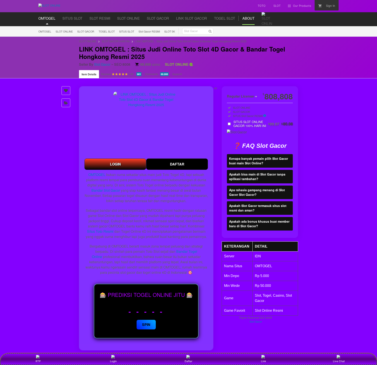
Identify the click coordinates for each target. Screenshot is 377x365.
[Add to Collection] (66, 102)
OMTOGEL (44, 31)
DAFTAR (177, 164)
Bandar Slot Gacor (105, 190)
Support (177, 74)
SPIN (146, 324)
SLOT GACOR (85, 31)
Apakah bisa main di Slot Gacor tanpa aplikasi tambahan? (257, 176)
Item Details (89, 74)
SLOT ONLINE (64, 31)
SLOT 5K (169, 31)
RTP (38, 361)
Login (113, 361)
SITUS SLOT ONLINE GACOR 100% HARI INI (263, 124)
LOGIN (115, 164)
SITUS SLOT (126, 31)
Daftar (188, 361)
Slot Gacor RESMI (149, 31)
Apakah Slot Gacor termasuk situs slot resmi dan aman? (257, 207)
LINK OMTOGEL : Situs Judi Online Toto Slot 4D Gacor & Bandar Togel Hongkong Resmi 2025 (191, 41)
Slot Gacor (102, 64)
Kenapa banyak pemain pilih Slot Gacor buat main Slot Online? (258, 160)
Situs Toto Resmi (100, 231)
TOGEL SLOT (107, 31)
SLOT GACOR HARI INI (116, 41)
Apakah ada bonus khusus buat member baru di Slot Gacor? (259, 223)
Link (263, 361)
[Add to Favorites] (66, 90)
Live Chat (339, 361)
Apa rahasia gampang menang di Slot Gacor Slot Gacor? (257, 192)
